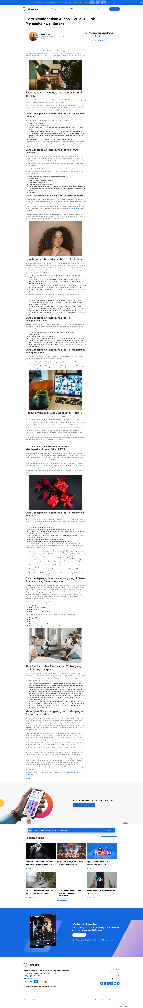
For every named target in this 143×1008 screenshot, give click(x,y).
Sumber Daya (90, 9)
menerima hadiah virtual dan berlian (43, 453)
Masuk (100, 9)
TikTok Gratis (114, 979)
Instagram (55, 9)
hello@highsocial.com (32, 976)
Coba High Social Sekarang (84, 805)
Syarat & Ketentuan (103, 1000)
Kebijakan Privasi (114, 1000)
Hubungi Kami (114, 972)
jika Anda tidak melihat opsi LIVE (41, 169)
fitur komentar (46, 521)
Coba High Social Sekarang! (99, 40)
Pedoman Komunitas (53, 110)
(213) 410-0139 (29, 978)
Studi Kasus (72, 9)
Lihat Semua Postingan (109, 838)
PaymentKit (52, 987)
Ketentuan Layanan (69, 110)
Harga (63, 9)
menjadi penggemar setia (67, 744)
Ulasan (81, 9)
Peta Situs (94, 1000)
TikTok (42, 39)
